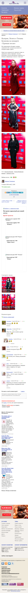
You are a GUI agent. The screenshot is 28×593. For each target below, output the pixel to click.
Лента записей (5, 525)
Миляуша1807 (10, 372)
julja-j (8, 363)
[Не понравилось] (22, 321)
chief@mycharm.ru (13, 576)
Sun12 (8, 346)
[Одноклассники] (6, 563)
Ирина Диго (9, 329)
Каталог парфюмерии (21, 545)
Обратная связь (6, 568)
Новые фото (4, 527)
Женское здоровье (19, 538)
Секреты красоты (19, 523)
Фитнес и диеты (18, 540)
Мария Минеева (5, 576)
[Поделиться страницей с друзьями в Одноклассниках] (3, 192)
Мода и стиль (18, 525)
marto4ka (11, 339)
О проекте (4, 566)
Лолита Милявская (18, 171)
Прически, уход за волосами (19, 531)
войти (5, 402)
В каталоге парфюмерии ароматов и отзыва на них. (21, 549)
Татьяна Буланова (8, 171)
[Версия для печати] (14, 196)
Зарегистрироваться (8, 401)
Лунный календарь (6, 530)
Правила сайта (6, 571)
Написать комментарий (8, 317)
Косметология (18, 533)
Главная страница (6, 523)
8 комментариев (6, 186)
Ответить (8, 325)
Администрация (6, 570)
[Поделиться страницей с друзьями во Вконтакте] (5, 192)
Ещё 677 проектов (8, 215)
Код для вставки (15, 194)
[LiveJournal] (12, 563)
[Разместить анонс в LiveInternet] (12, 192)
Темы (16, 521)
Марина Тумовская (13, 34)
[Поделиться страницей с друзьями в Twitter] (8, 192)
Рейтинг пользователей (7, 528)
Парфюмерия (5, 10)
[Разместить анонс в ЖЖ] (19, 192)
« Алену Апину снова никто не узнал (7, 201)
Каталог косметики (7, 545)
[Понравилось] (23, 321)
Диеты (3, 534)
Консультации (5, 532)
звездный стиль (10, 173)
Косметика (4, 8)
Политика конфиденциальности (10, 573)
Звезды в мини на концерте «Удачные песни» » (21, 202)
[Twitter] (9, 563)
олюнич (8, 380)
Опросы (3, 536)
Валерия (4, 173)
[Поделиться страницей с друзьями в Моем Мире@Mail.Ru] (6, 192)
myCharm (4, 521)
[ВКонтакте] (3, 563)
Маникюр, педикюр (19, 8)
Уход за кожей (17, 10)
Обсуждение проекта (15, 590)
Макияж (16, 535)
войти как (10, 405)
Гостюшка (9, 321)
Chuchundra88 (10, 354)
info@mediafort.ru (5, 581)
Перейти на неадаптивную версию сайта (14, 30)
